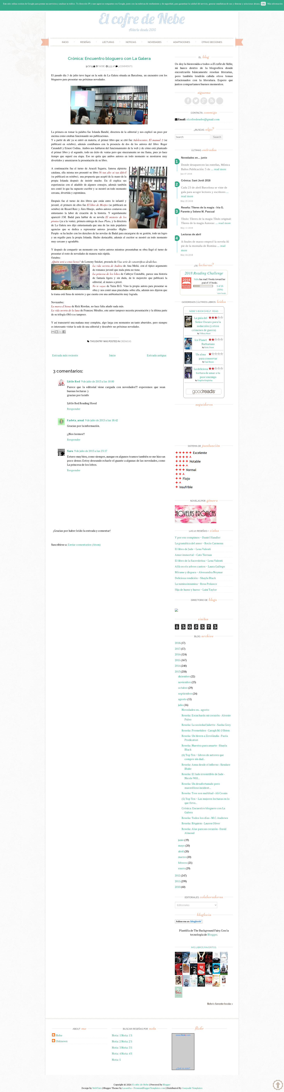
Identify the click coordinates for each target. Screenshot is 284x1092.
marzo (182, 857)
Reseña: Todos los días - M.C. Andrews (205, 818)
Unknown (61, 1041)
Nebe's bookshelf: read (203, 311)
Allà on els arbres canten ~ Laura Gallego (200, 566)
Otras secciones (212, 42)
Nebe (102, 66)
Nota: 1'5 (126, 1035)
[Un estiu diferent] (186, 972)
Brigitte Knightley (205, 380)
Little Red (73, 381)
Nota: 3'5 (126, 1047)
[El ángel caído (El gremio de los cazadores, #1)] (178, 974)
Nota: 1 (116, 1035)
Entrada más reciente (65, 355)
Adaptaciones (181, 42)
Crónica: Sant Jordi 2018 (195, 180)
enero (181, 868)
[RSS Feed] (211, 100)
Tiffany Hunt (205, 333)
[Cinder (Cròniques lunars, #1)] (209, 974)
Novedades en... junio (194, 157)
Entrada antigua (156, 355)
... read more (218, 169)
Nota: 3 (116, 1047)
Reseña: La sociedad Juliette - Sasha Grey (206, 725)
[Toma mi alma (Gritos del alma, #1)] (209, 962)
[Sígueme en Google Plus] (203, 100)
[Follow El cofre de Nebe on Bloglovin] (189, 922)
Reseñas (85, 42)
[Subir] (278, 1085)
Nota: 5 (116, 1059)
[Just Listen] (216, 985)
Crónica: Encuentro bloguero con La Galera (109, 58)
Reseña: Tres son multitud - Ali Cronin (204, 793)
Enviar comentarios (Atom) (84, 544)
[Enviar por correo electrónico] (53, 332)
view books (221, 293)
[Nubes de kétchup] (209, 985)
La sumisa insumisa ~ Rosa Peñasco (196, 584)
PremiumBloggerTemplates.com (149, 1088)
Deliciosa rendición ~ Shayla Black (195, 578)
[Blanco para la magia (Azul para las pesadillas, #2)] (216, 962)
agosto (182, 699)
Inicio (65, 42)
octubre (183, 688)
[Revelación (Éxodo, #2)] (193, 974)
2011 (177, 881)
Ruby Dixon (209, 347)
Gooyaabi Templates (192, 1088)
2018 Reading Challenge (204, 272)
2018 (177, 643)
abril (181, 851)
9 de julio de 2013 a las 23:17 (90, 451)
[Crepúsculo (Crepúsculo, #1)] (201, 961)
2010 (177, 887)
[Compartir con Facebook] (64, 332)
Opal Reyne (209, 362)
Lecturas (108, 42)
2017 (177, 648)
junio (181, 840)
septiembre (185, 693)
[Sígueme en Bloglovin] (219, 100)
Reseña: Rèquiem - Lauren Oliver (201, 823)
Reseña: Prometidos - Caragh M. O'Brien (206, 730)
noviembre (184, 682)
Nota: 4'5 (126, 1053)
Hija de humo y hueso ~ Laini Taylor (196, 589)
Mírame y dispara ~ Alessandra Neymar (199, 572)
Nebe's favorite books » (220, 1003)
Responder (73, 409)
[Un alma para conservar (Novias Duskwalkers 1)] (188, 363)
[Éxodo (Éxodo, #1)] (178, 962)
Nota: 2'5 (126, 1041)
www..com (183, 1035)
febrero (182, 862)
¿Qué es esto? (183, 1068)
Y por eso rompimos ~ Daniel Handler (197, 537)
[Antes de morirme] (224, 986)
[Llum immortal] (178, 984)
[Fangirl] (178, 997)
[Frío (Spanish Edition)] (193, 985)
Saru (70, 451)
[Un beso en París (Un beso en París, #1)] (224, 974)
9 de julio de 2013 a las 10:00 (97, 381)
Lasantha (127, 1088)
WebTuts (97, 1088)
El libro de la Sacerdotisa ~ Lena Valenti (199, 560)
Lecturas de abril (191, 234)
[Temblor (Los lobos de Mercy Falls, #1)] (224, 962)
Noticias (131, 42)
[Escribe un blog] (57, 332)
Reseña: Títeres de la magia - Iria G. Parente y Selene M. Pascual (202, 209)
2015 (177, 660)
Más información (275, 4)
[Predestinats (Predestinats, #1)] (186, 962)
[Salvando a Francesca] (201, 986)
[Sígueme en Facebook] (188, 100)
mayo (181, 845)
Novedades (154, 42)
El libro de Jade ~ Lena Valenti (193, 549)
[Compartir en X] (60, 332)
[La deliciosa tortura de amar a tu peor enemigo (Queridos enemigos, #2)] (188, 377)
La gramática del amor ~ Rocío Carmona (199, 543)
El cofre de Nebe (140, 1084)
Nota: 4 (116, 1053)
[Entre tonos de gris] (193, 962)
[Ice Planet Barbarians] (188, 348)
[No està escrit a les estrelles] (216, 973)
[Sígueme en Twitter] (195, 100)
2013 (177, 671)
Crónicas (126, 341)
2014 (177, 665)
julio (180, 705)
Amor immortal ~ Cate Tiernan (193, 555)
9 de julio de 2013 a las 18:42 (101, 420)
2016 (177, 654)
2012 (177, 875)
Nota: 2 (116, 1041)
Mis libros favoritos (203, 947)
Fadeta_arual (75, 420)
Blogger (212, 934)
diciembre (184, 676)
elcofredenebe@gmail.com (203, 119)
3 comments (125, 66)
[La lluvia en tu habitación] (186, 986)
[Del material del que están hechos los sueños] (201, 974)
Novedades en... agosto (195, 710)
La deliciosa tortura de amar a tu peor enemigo (207, 373)
